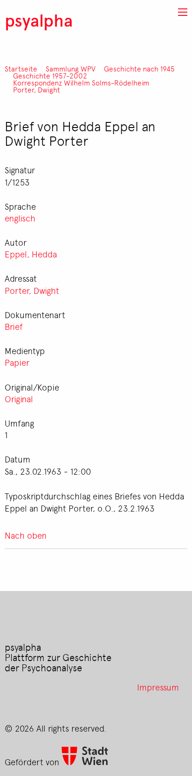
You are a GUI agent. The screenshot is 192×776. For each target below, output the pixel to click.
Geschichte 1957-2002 (50, 75)
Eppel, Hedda (31, 253)
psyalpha (39, 19)
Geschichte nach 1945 (139, 68)
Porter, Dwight (36, 89)
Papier (17, 362)
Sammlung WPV (71, 68)
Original (19, 398)
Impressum (158, 686)
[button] (182, 12)
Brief (14, 326)
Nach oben (26, 535)
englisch (20, 217)
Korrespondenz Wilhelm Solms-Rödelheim (81, 82)
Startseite (21, 68)
